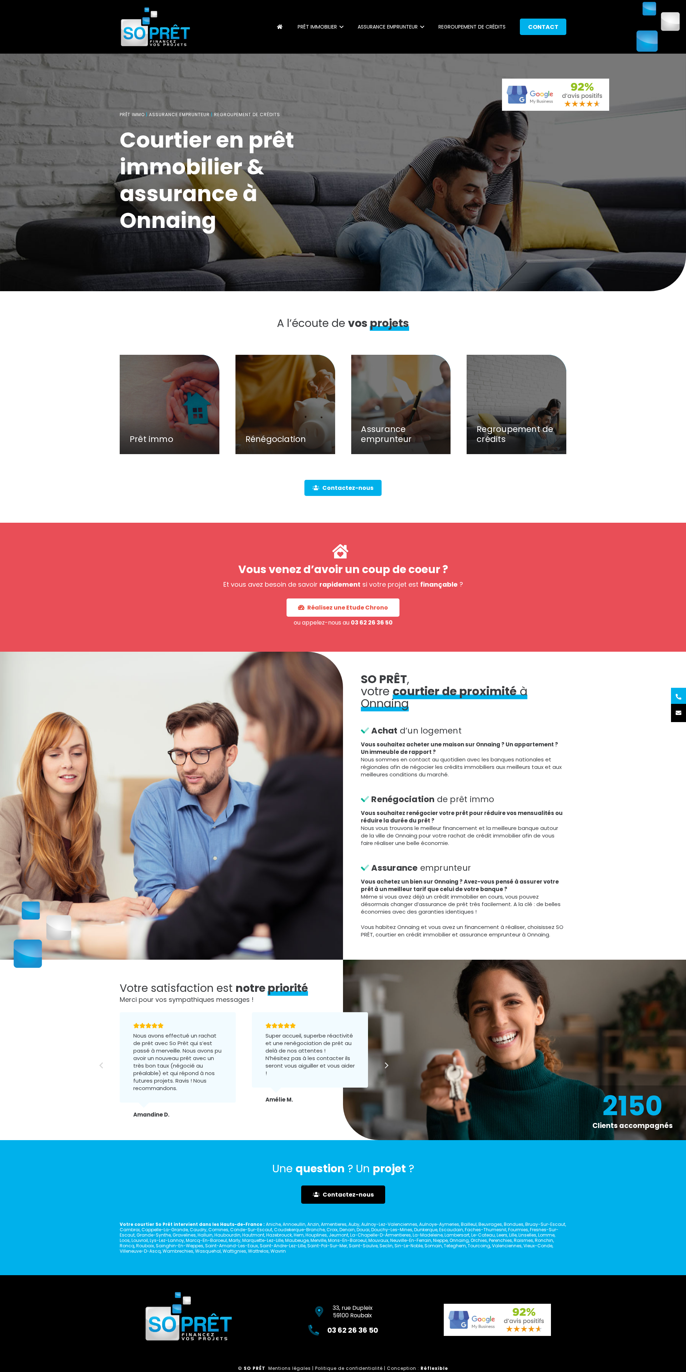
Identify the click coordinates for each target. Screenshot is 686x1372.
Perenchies (500, 1240)
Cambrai (130, 1230)
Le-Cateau (483, 1235)
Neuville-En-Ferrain (410, 1240)
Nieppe (440, 1240)
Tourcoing (479, 1246)
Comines (218, 1230)
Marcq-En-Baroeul (206, 1240)
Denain (347, 1230)
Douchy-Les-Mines (391, 1230)
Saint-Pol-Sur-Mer (327, 1246)
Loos (125, 1240)
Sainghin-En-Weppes (179, 1246)
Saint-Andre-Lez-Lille (282, 1246)
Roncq (127, 1246)
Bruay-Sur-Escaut (545, 1224)
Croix (332, 1230)
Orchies (479, 1240)
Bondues (513, 1224)
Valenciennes (507, 1246)
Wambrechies (178, 1251)
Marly (234, 1240)
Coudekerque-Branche (299, 1230)
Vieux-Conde (537, 1246)
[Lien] (155, 26)
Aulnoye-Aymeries (439, 1224)
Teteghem (455, 1246)
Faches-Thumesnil (485, 1230)
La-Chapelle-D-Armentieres (380, 1235)
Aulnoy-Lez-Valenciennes (389, 1224)
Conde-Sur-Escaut (251, 1230)
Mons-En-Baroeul (347, 1240)
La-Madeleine (428, 1235)
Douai (363, 1230)
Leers (502, 1235)
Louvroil (139, 1240)
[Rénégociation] (285, 404)
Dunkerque (425, 1230)
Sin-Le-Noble (408, 1246)
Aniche (273, 1224)
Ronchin (544, 1240)
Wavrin (278, 1251)
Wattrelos (258, 1251)
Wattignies (234, 1251)
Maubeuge (297, 1240)
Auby (353, 1224)
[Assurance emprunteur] (401, 404)
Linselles (527, 1235)
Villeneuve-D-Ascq (140, 1251)
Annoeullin (294, 1224)
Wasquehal (208, 1251)
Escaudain (451, 1230)
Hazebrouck (279, 1235)
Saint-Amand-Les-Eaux (231, 1246)
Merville (318, 1240)
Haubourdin (227, 1235)
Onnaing (459, 1240)
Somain (433, 1246)
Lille (513, 1235)
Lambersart (456, 1235)
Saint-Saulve (363, 1246)
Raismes (523, 1240)
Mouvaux (378, 1240)
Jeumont (338, 1235)
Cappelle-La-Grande (164, 1230)
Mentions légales (289, 1368)
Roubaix (145, 1246)
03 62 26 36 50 (372, 622)
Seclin (386, 1246)
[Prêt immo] (169, 404)
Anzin (313, 1224)
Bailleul (469, 1224)
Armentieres (334, 1224)
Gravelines (184, 1235)
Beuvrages (490, 1224)
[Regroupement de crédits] (516, 404)
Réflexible (434, 1368)
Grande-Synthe (153, 1235)
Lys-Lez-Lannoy (167, 1240)
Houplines (316, 1235)
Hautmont (253, 1235)
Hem (299, 1235)
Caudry (198, 1230)
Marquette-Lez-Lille (262, 1240)
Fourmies (518, 1230)
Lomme (546, 1235)
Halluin (205, 1235)
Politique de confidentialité (349, 1368)
